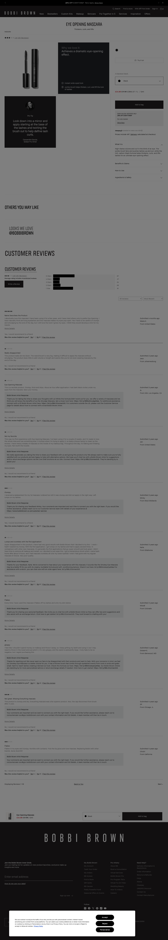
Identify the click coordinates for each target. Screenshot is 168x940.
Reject (105, 924)
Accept (105, 917)
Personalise (105, 930)
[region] (72, 923)
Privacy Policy (38, 926)
